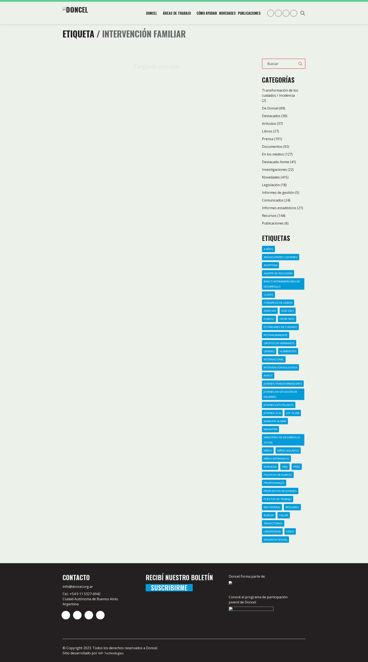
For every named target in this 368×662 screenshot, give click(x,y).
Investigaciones (274, 169)
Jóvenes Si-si (272, 413)
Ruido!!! (269, 515)
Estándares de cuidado (280, 327)
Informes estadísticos (279, 208)
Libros (267, 131)
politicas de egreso (278, 475)
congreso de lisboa (278, 303)
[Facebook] (100, 615)
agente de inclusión (278, 273)
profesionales (274, 483)
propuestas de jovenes (280, 491)
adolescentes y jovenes (281, 257)
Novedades (271, 177)
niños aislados (288, 450)
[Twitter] (77, 615)
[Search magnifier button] (300, 64)
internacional (274, 359)
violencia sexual (275, 539)
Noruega (270, 467)
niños (268, 450)
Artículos (269, 123)
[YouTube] (89, 615)
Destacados (271, 116)
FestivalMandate (276, 335)
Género (269, 351)
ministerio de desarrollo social (282, 439)
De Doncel (270, 108)
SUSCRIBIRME (169, 587)
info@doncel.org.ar (78, 586)
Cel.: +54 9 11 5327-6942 (82, 593)
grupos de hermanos (279, 343)
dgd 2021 (287, 311)
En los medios (273, 154)
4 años (268, 249)
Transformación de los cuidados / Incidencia (280, 93)
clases (268, 294)
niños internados (276, 459)
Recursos (269, 215)
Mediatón (270, 429)
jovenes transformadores (283, 384)
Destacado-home (275, 162)
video (290, 531)
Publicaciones (273, 223)
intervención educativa (280, 367)
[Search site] (302, 14)
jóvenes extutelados (279, 405)
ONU (285, 467)
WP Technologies (111, 653)
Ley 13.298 (292, 413)
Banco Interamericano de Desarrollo (282, 283)
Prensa (267, 139)
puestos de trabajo (278, 499)
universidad (272, 531)
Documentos (272, 146)
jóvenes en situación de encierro (280, 394)
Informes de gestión (278, 192)
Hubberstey (288, 351)
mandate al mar (275, 421)
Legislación (271, 185)
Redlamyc (292, 507)
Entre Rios (287, 319)
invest (268, 375)
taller (283, 515)
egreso (269, 319)
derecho (270, 311)
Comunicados (272, 200)
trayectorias (273, 523)
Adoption (270, 265)
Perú (296, 467)
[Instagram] (66, 615)
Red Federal (272, 507)
